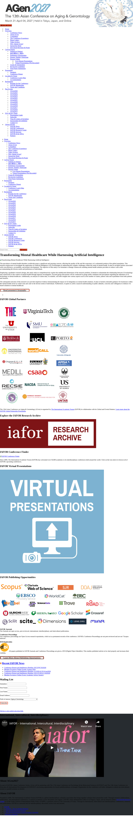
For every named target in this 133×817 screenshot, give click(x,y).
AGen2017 (14, 108)
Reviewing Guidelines (17, 67)
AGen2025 (14, 93)
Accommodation (15, 80)
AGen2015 (14, 111)
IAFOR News (15, 126)
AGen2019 (14, 104)
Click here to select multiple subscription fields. (11, 711)
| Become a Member (11, 814)
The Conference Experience (19, 38)
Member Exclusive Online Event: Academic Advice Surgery (24, 675)
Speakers (13, 72)
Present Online (15, 59)
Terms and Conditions (17, 87)
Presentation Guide (16, 115)
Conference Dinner (16, 74)
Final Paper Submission (18, 68)
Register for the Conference (19, 83)
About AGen (14, 34)
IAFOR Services (15, 132)
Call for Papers (10, 49)
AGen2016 (14, 109)
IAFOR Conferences (17, 128)
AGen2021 (14, 100)
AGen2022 (14, 98)
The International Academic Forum (62, 409)
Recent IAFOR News (13, 663)
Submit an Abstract (16, 51)
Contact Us (14, 123)
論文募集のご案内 (16, 53)
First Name (3, 688)
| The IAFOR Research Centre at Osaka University (21, 812)
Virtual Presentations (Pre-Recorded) (27, 63)
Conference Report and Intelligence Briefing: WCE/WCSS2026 (25, 667)
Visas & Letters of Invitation (19, 119)
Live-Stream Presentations (23, 61)
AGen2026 (14, 91)
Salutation (3, 684)
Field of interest (5, 699)
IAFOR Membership (17, 85)
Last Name (3, 691)
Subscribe (13, 117)
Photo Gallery (14, 40)
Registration (9, 81)
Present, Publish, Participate (19, 57)
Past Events (9, 89)
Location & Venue (11, 76)
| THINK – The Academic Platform (16, 809)
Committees (14, 36)
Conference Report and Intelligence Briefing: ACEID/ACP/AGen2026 (27, 671)
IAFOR (6, 807)
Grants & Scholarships (17, 65)
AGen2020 (14, 102)
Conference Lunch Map (18, 78)
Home (7, 29)
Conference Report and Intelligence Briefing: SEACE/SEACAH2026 (27, 673)
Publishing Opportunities (18, 55)
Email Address (5, 695)
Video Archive (15, 42)
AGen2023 (14, 96)
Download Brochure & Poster (20, 48)
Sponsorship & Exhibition (18, 121)
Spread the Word (15, 46)
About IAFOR (10, 124)
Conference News (16, 33)
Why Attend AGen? (16, 44)
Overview (8, 31)
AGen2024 (14, 95)
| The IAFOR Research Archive (15, 811)
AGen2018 (14, 106)
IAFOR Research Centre (18, 130)
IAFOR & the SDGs (17, 134)
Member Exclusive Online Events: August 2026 (20, 669)
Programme (9, 70)
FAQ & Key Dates (11, 113)
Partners (12, 136)
